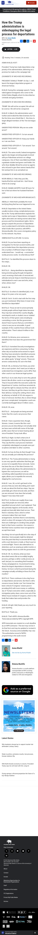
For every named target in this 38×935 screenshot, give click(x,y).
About (5, 868)
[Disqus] (19, 811)
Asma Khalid (11, 38)
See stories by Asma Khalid (21, 653)
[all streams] (35, 932)
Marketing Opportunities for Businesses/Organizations (12, 881)
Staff (5, 885)
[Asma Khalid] (6, 650)
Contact (6, 872)
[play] (3, 933)
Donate (32, 3)
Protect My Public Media (11, 897)
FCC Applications (8, 893)
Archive (6, 901)
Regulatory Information (10, 889)
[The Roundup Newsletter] (19, 716)
